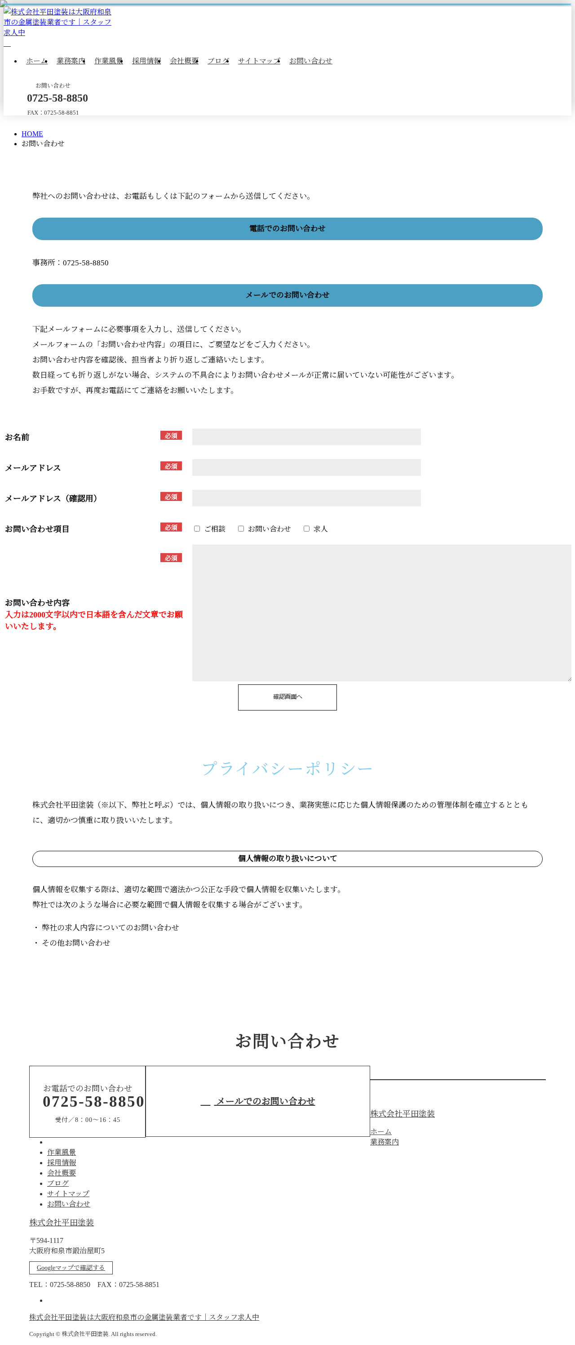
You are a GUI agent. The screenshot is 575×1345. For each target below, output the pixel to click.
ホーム (37, 61)
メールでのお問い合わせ (264, 1101)
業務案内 (71, 61)
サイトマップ (259, 61)
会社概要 (184, 61)
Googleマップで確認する (71, 1268)
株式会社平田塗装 (402, 1113)
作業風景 (108, 61)
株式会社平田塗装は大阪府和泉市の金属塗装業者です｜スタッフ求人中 (144, 1317)
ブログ (218, 61)
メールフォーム (26, 121)
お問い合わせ (310, 61)
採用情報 (146, 61)
